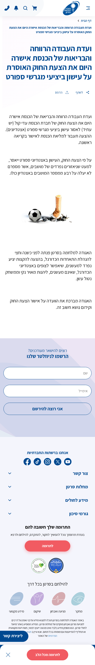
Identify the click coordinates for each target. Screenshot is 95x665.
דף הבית (86, 21)
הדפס (59, 92)
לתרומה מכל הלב (47, 654)
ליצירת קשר (13, 635)
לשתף (80, 92)
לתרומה (47, 545)
